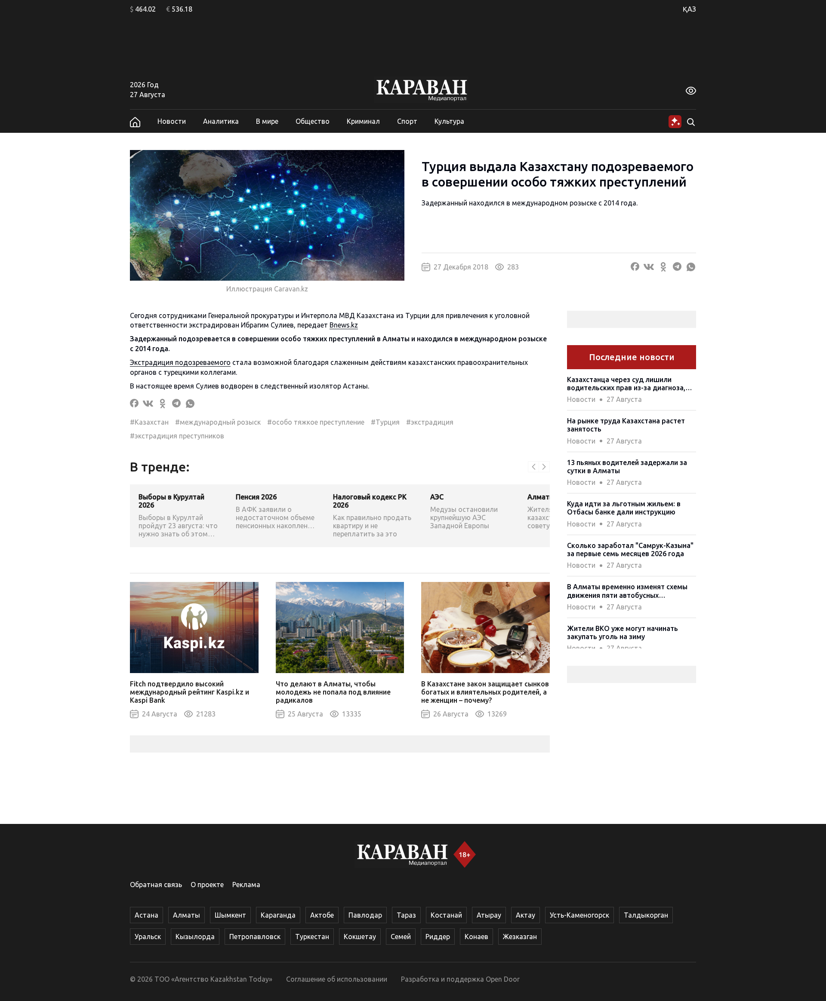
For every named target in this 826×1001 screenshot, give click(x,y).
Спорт (407, 121)
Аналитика (221, 121)
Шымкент (230, 915)
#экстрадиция (429, 422)
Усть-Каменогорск (579, 915)
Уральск (148, 936)
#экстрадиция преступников (177, 436)
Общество (313, 121)
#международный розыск (218, 422)
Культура (449, 121)
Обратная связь (156, 884)
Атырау (489, 915)
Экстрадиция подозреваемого (180, 362)
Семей (401, 936)
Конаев (476, 936)
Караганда (278, 915)
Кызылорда (195, 936)
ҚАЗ (689, 9)
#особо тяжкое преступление (315, 422)
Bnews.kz (344, 325)
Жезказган (520, 936)
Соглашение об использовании (336, 979)
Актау (525, 915)
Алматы (186, 915)
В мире (267, 121)
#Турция (385, 422)
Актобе (322, 915)
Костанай (446, 915)
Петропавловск (254, 936)
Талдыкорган (646, 915)
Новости (171, 121)
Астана (146, 915)
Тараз (406, 915)
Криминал (363, 121)
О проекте (207, 884)
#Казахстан (149, 422)
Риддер (437, 936)
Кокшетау (360, 936)
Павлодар (365, 915)
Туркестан (312, 936)
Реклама (246, 884)
